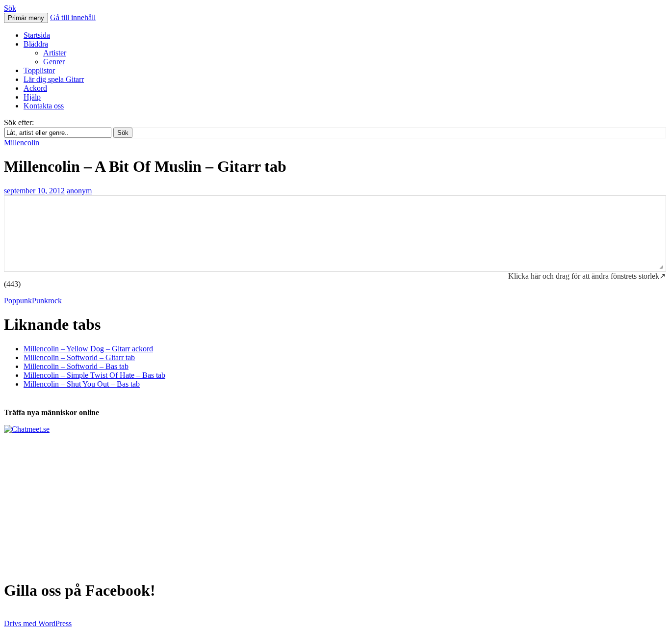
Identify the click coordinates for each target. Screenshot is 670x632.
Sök (10, 8)
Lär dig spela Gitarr (54, 79)
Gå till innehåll (73, 17)
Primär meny (26, 18)
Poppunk (18, 300)
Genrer (54, 61)
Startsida (37, 35)
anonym (79, 190)
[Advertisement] (298, 502)
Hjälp (32, 97)
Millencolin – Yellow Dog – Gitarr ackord (88, 348)
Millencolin (21, 142)
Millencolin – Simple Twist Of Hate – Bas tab (94, 375)
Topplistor (39, 70)
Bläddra (36, 44)
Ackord (35, 88)
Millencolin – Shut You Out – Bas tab (82, 384)
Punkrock (47, 300)
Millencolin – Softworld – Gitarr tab (79, 357)
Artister (54, 53)
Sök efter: (19, 122)
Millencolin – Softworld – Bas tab (76, 366)
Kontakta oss (44, 106)
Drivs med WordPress (38, 623)
